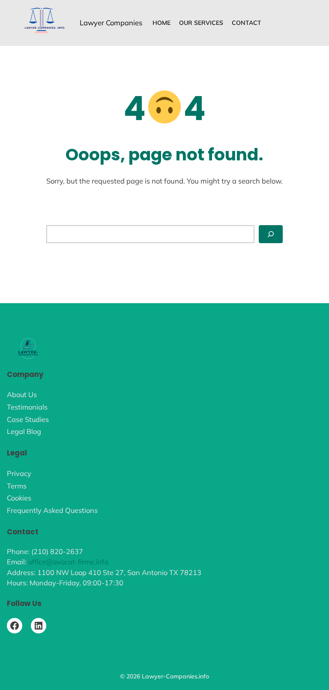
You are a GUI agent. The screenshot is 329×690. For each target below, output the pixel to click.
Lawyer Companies (111, 22)
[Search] (271, 234)
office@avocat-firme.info (68, 561)
